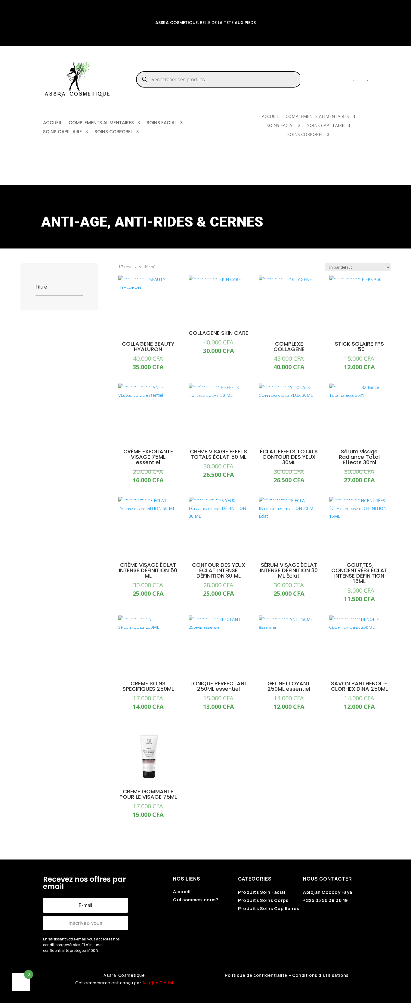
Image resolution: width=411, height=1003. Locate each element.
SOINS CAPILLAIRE (62, 132)
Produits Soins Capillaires (268, 908)
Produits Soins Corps (263, 900)
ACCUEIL (52, 123)
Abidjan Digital (157, 983)
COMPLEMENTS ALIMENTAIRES (101, 123)
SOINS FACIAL (162, 123)
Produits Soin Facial (261, 892)
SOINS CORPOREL (113, 132)
